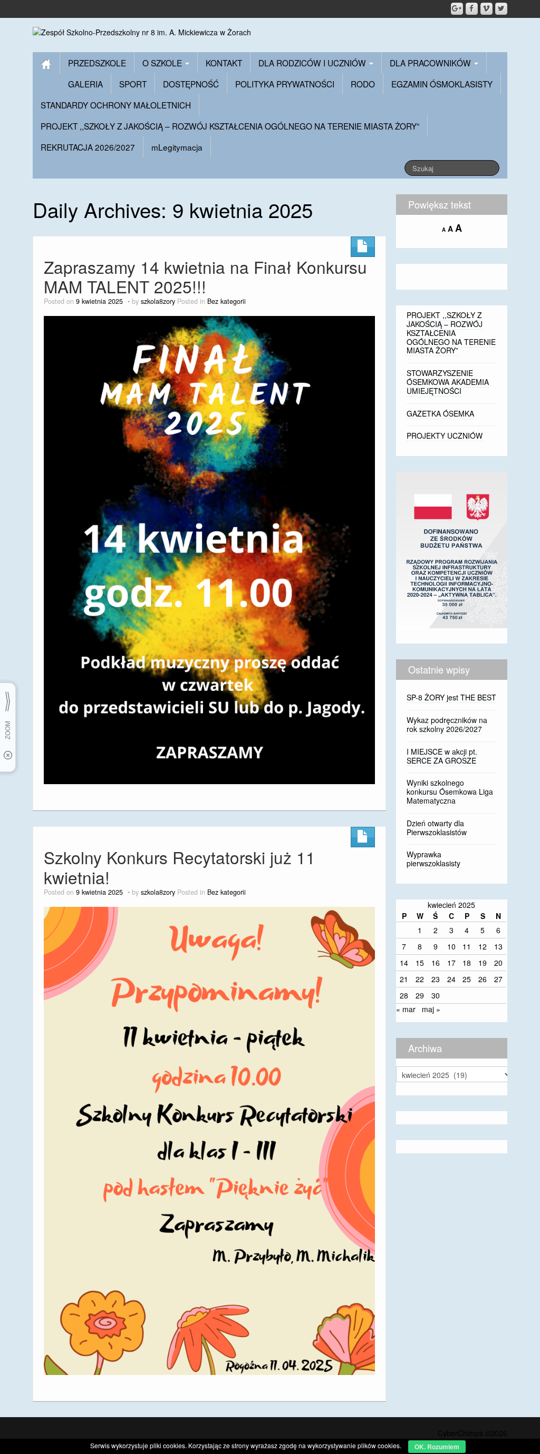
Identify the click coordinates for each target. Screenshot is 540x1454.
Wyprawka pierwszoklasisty (433, 858)
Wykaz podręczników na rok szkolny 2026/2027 (447, 724)
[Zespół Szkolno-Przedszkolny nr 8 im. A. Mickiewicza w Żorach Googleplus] (457, 9)
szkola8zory (158, 301)
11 (466, 946)
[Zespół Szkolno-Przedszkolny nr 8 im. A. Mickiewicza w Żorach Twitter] (501, 9)
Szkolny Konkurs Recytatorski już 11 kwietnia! (179, 867)
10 (451, 946)
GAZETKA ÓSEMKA (440, 413)
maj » (431, 1009)
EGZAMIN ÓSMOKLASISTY (442, 84)
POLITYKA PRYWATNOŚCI (284, 84)
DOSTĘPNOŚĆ (191, 84)
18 (466, 962)
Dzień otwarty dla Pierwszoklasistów (437, 827)
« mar (406, 1009)
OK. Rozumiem (436, 1446)
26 (482, 979)
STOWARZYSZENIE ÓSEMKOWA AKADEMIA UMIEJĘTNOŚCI (448, 382)
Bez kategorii (226, 301)
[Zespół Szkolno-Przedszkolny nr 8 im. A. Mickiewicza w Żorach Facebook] (472, 9)
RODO (363, 84)
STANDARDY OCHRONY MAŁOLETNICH (116, 105)
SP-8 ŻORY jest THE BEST (451, 697)
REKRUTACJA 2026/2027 (88, 147)
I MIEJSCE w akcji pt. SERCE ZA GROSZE (442, 756)
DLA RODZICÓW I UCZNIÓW (313, 62)
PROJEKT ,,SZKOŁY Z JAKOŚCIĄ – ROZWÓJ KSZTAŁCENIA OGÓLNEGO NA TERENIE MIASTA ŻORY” (230, 126)
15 (420, 962)
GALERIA (85, 84)
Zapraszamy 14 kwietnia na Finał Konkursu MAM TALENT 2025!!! (205, 277)
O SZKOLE (163, 62)
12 (482, 946)
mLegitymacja (176, 147)
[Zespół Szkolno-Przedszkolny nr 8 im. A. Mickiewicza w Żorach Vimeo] (486, 9)
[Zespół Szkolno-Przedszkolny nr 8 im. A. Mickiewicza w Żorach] (142, 31)
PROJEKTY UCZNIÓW (445, 435)
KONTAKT (224, 62)
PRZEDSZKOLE (97, 62)
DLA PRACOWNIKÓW (431, 62)
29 (420, 995)
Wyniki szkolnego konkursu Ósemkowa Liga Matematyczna (450, 791)
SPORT (133, 84)
